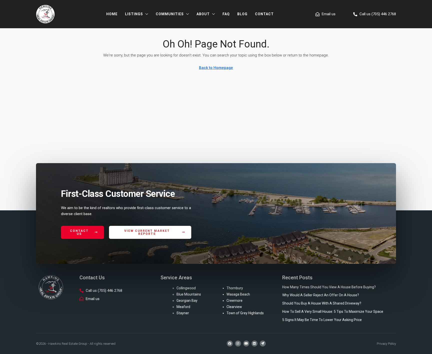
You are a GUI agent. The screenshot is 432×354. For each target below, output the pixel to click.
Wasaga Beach (238, 294)
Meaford (183, 307)
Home (112, 14)
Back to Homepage (216, 67)
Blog (242, 14)
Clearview (234, 307)
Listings (134, 14)
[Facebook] (230, 344)
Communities (170, 14)
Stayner (182, 313)
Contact (264, 14)
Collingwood (186, 288)
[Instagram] (238, 344)
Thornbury (234, 288)
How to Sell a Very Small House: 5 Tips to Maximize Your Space (332, 312)
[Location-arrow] (263, 344)
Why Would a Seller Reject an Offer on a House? (320, 295)
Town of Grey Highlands (245, 313)
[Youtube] (246, 344)
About (203, 14)
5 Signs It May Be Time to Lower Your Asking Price (322, 320)
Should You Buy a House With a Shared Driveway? (321, 303)
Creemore (234, 301)
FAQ (226, 14)
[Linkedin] (255, 344)
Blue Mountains (188, 294)
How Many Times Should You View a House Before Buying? (329, 287)
